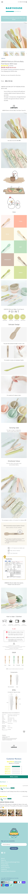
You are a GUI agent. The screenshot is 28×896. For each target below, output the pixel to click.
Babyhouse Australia (13, 878)
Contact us (4, 869)
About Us (3, 860)
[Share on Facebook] (6, 81)
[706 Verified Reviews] (14, 838)
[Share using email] (11, 81)
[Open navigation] (2, 2)
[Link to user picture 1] (3, 812)
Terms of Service (5, 867)
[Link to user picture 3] (18, 812)
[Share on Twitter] (8, 81)
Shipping (10, 69)
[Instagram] (4, 853)
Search (3, 858)
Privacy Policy (4, 864)
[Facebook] (2, 853)
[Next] (26, 53)
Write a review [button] (14, 776)
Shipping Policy (5, 865)
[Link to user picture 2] (11, 812)
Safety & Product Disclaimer (8, 871)
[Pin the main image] (9, 81)
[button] (4, 65)
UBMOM (3, 58)
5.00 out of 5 (17, 761)
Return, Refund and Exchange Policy (10, 862)
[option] (5, 53)
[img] (3, 786)
